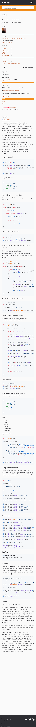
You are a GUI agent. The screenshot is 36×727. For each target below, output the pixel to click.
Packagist (6, 2)
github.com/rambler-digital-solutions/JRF (14, 38)
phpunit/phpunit (8, 80)
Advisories (5, 61)
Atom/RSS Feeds (5, 721)
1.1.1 (3, 99)
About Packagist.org (6, 719)
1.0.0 (3, 103)
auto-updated (13, 107)
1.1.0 (3, 101)
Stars (3, 54)
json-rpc (17, 90)
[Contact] (26, 719)
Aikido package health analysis (11, 63)
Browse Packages (5, 726)
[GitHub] (33, 719)
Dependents (5, 50)
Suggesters (5, 52)
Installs (4, 48)
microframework (9, 90)
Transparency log (7, 42)
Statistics (3, 724)
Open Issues (5, 55)
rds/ (4, 14)
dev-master (5, 96)
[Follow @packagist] (29, 719)
